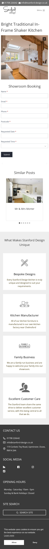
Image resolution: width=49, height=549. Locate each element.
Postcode (5, 122)
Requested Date (8, 132)
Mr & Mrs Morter (24, 209)
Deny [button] (35, 542)
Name (4, 91)
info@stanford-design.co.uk (20, 442)
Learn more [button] (9, 535)
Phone (4, 111)
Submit (7, 154)
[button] (44, 38)
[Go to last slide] (10, 200)
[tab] (19, 223)
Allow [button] (14, 542)
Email (4, 101)
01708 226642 (13, 438)
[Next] (39, 200)
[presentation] (24, 190)
